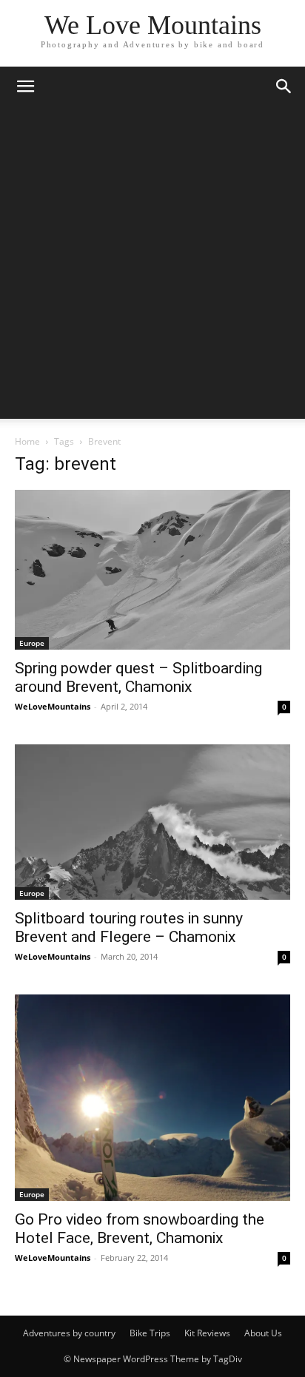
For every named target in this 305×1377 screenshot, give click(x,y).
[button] (25, 87)
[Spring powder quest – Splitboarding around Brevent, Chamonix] (152, 570)
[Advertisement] (152, 266)
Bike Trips (150, 1333)
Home (27, 441)
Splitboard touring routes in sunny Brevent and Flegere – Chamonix (129, 927)
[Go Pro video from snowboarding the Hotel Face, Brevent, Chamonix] (152, 1097)
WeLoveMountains (52, 706)
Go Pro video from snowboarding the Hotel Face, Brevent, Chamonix (139, 1229)
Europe (31, 643)
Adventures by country (69, 1333)
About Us (263, 1333)
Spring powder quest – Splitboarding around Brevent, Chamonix (138, 677)
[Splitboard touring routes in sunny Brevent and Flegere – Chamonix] (152, 822)
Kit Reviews (207, 1333)
